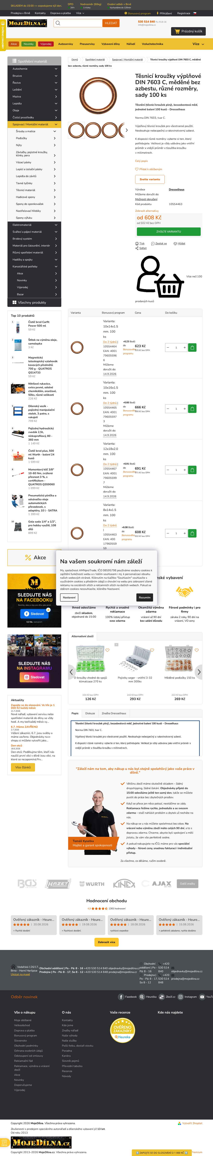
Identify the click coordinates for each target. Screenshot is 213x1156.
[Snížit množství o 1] (167, 347)
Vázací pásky (23, 162)
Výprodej (22, 287)
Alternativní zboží (82, 636)
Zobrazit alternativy (147, 211)
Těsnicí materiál (25, 190)
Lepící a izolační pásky (29, 169)
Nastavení (69, 597)
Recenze (67, 1071)
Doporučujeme (23, 1085)
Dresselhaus (176, 189)
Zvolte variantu (150, 179)
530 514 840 (152, 22)
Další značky (187, 884)
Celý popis (141, 161)
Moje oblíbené (22, 1020)
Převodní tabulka (72, 1066)
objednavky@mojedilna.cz (124, 968)
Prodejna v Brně (20, 13)
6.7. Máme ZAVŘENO (24, 727)
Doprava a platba (60, 13)
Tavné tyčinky (24, 183)
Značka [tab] (114, 713)
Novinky (22, 280)
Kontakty (40, 13)
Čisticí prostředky (23, 117)
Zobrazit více (106, 942)
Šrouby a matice (25, 131)
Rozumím (145, 597)
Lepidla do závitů (26, 176)
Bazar (20, 294)
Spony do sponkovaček (29, 204)
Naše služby (69, 1041)
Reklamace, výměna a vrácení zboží (32, 1068)
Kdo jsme (67, 1025)
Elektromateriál (22, 225)
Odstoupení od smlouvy (28, 1056)
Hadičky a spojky (22, 260)
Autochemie (20, 69)
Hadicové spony (25, 197)
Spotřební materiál (32, 61)
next (199, 672)
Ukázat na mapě (20, 974)
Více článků (23, 767)
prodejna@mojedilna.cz (123, 972)
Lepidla (17, 103)
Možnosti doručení (146, 199)
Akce (20, 273)
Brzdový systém (22, 239)
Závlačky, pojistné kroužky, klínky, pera (32, 153)
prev (71, 672)
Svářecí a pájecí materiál (27, 232)
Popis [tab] (75, 713)
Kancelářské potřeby (25, 266)
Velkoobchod (22, 1025)
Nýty (19, 145)
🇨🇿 (194, 13)
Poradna (67, 1051)
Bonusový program (139, 13)
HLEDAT (111, 23)
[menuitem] (13, 44)
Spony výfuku (24, 218)
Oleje (16, 110)
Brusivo (17, 76)
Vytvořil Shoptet (192, 1123)
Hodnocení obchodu (106, 901)
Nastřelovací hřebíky (28, 211)
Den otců (16, 745)
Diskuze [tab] (90, 713)
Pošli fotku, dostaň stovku (77, 1046)
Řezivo (17, 83)
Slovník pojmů (70, 1061)
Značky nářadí (70, 1030)
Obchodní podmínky (26, 1046)
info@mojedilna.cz (147, 25)
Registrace (183, 13)
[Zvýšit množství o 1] (184, 347)
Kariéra (66, 1056)
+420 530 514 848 (96, 972)
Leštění (17, 90)
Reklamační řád (23, 1061)
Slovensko (20, 1041)
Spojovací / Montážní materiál (30, 124)
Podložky (21, 138)
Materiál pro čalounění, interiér (31, 246)
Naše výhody (69, 1035)
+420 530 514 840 (96, 968)
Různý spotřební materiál (28, 252)
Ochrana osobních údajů (28, 1051)
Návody (66, 1076)
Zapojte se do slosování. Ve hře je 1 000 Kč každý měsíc (33, 707)
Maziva (17, 96)
